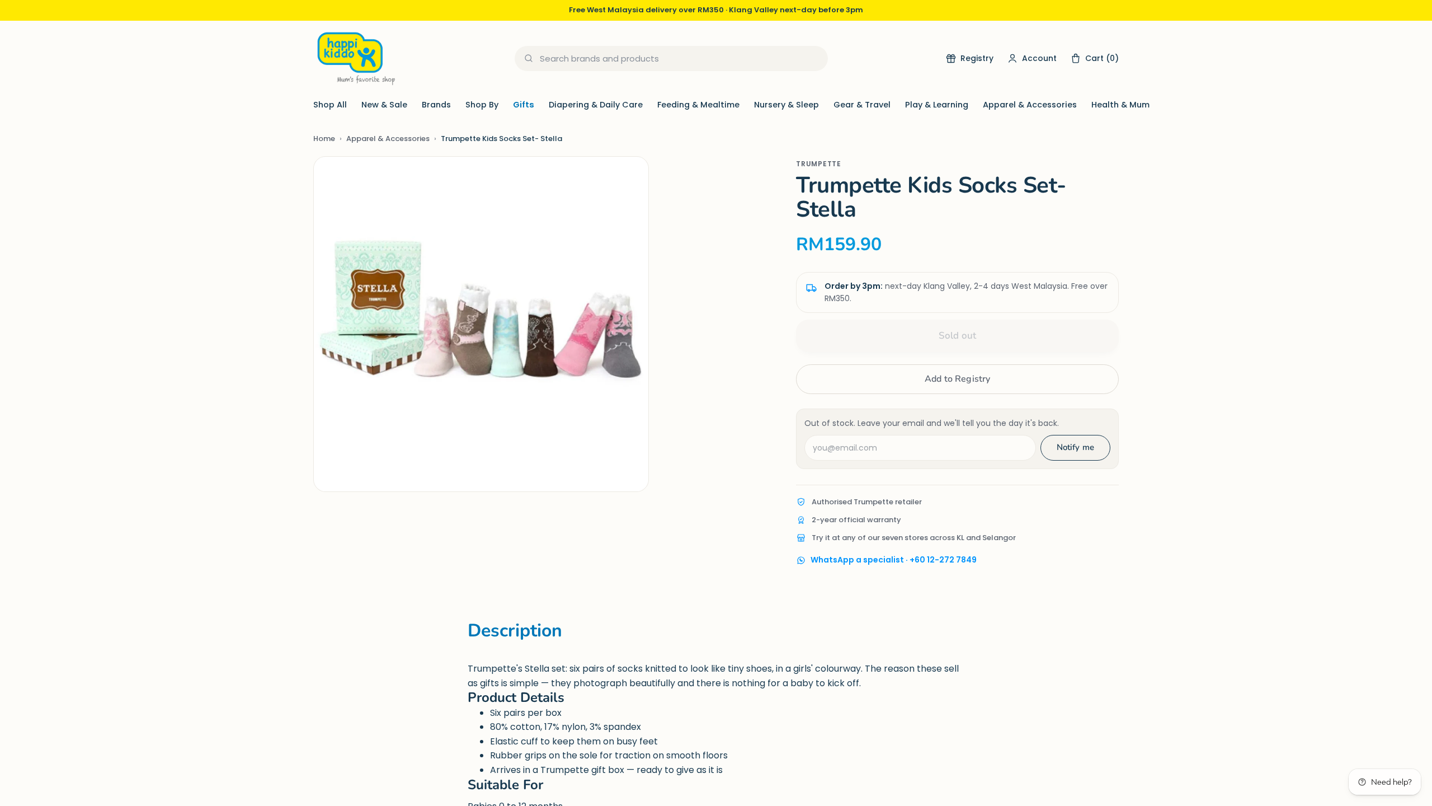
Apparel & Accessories (1030, 104)
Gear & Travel (862, 104)
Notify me (1075, 447)
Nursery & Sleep (786, 104)
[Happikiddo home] (355, 58)
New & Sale (384, 104)
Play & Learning (936, 104)
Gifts (523, 104)
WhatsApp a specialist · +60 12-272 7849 (894, 559)
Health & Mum (1120, 104)
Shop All (330, 104)
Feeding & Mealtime (698, 104)
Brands (436, 104)
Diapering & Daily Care (596, 104)
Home (324, 138)
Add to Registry (957, 379)
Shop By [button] (481, 104)
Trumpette (818, 163)
